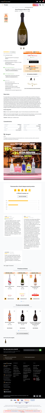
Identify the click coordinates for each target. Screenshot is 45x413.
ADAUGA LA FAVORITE (33, 74)
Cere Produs (35, 368)
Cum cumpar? (16, 368)
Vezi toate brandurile (37, 370)
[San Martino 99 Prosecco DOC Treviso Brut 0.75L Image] (22, 315)
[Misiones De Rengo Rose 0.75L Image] (9, 315)
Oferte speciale (36, 365)
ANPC (24, 380)
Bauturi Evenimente (17, 373)
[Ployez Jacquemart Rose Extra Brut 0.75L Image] (35, 279)
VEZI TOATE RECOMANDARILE (22, 333)
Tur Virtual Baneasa (36, 371)
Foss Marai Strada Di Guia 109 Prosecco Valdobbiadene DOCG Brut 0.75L (35, 323)
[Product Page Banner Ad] (22, 161)
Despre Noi (15, 367)
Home (13, 7)
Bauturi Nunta (16, 374)
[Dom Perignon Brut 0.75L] (6, 341)
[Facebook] (34, 396)
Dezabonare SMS (26, 379)
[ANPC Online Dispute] (26, 403)
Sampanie (16, 7)
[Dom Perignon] (32, 84)
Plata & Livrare (16, 370)
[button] (18, 330)
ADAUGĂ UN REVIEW (22, 196)
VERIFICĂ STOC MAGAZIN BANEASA (12, 70)
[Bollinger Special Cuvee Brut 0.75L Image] (22, 279)
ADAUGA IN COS (34, 61)
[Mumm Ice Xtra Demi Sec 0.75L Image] (9, 279)
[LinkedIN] (40, 396)
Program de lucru (16, 371)
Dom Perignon (21, 7)
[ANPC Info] (19, 403)
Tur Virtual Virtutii (36, 373)
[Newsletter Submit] (40, 350)
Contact (15, 365)
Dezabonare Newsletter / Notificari (25, 376)
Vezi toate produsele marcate (32, 70)
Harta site (35, 367)
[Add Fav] (14, 275)
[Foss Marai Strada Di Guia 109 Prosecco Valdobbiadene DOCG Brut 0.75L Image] (35, 315)
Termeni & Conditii (26, 368)
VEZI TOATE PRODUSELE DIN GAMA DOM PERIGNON (32, 88)
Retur (14, 376)
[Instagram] (37, 396)
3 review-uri (13, 51)
